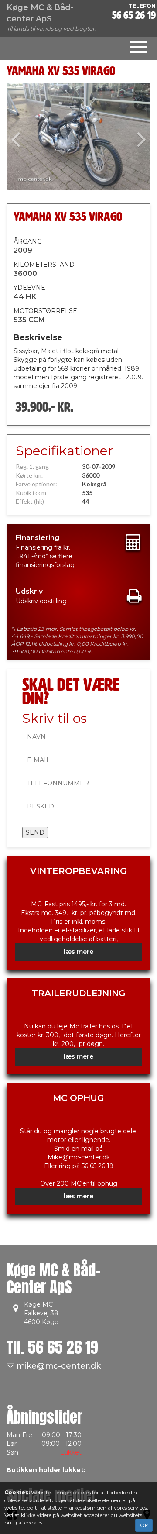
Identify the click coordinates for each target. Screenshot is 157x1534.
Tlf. (52, 1347)
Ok (144, 1525)
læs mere (78, 952)
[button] (17, 137)
